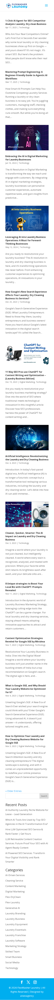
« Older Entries (13, 791)
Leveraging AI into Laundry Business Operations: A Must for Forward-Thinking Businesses (25, 240)
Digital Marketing (27, 382)
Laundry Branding (15, 913)
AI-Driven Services (15, 875)
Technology (24, 27)
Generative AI (12, 908)
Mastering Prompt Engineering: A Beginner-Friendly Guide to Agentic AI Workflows (26, 75)
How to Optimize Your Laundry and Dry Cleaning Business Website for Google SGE (24, 739)
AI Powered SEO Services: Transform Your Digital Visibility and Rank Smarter (25, 857)
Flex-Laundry (12, 902)
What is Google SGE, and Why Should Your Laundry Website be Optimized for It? (25, 689)
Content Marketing (15, 886)
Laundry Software (15, 940)
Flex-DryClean (13, 897)
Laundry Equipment (16, 924)
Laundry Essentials (15, 929)
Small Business (13, 957)
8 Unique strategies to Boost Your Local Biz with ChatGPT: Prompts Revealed (24, 587)
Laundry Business (15, 918)
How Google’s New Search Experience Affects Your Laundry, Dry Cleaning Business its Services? (26, 295)
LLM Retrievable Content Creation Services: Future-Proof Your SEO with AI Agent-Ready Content (26, 843)
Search (44, 796)
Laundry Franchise (15, 935)
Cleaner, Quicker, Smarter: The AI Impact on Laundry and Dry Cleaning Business (25, 536)
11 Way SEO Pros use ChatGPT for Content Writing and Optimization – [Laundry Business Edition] (25, 375)
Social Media (12, 962)
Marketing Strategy (15, 946)
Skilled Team (12, 951)
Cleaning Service (14, 880)
